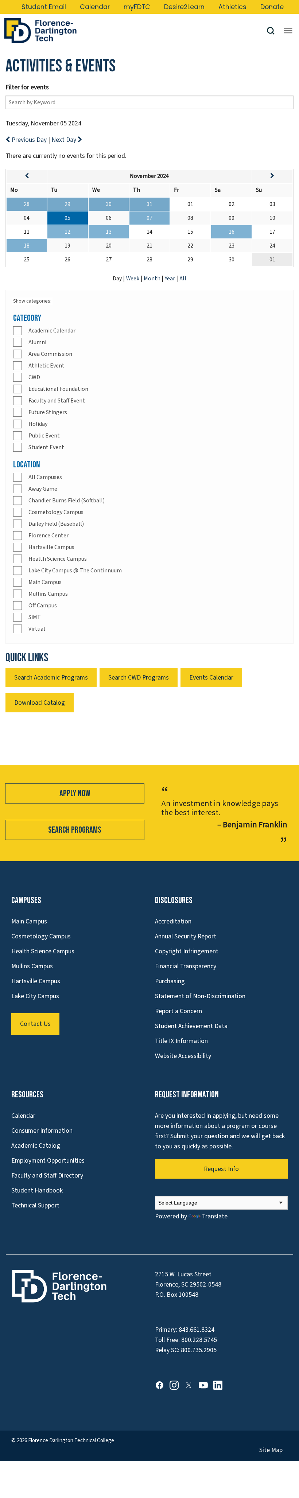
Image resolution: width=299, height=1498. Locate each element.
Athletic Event (46, 366)
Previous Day (29, 139)
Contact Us (35, 1023)
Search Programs (74, 830)
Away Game (42, 489)
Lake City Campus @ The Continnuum (75, 571)
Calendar (95, 7)
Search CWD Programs (138, 677)
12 (67, 232)
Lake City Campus (35, 996)
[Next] (272, 176)
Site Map (271, 1450)
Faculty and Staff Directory (47, 1175)
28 (27, 204)
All (182, 279)
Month (153, 279)
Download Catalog (39, 702)
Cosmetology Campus (56, 512)
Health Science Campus (57, 559)
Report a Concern (178, 1011)
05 (67, 218)
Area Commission (50, 354)
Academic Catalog (35, 1145)
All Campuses (45, 477)
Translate (215, 1216)
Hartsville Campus (51, 547)
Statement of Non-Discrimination (200, 996)
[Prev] (27, 176)
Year (170, 279)
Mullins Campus (48, 594)
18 (27, 246)
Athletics (232, 7)
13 (109, 232)
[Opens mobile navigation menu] (288, 31)
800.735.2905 (199, 1350)
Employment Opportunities (48, 1160)
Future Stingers (47, 412)
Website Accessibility (183, 1056)
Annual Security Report (185, 936)
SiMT (34, 617)
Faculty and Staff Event (56, 401)
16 (231, 232)
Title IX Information (181, 1041)
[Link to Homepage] (135, 30)
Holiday (37, 424)
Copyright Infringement (186, 951)
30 (109, 204)
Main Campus (45, 582)
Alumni (37, 342)
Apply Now (74, 793)
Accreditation (173, 921)
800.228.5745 (199, 1340)
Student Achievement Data (191, 1026)
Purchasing (170, 981)
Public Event (44, 436)
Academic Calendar (51, 331)
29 (67, 204)
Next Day (64, 139)
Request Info (221, 1169)
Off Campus (42, 606)
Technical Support (35, 1205)
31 (149, 204)
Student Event (46, 447)
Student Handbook (37, 1190)
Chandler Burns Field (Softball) (66, 501)
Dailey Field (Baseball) (56, 524)
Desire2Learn (184, 7)
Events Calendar (211, 677)
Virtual (36, 629)
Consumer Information (42, 1130)
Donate (272, 7)
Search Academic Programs (51, 677)
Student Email (44, 7)
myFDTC (137, 7)
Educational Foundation (58, 389)
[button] (273, 30)
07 (149, 218)
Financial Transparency (185, 966)
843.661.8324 (196, 1329)
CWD (34, 377)
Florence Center (48, 536)
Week (133, 279)
